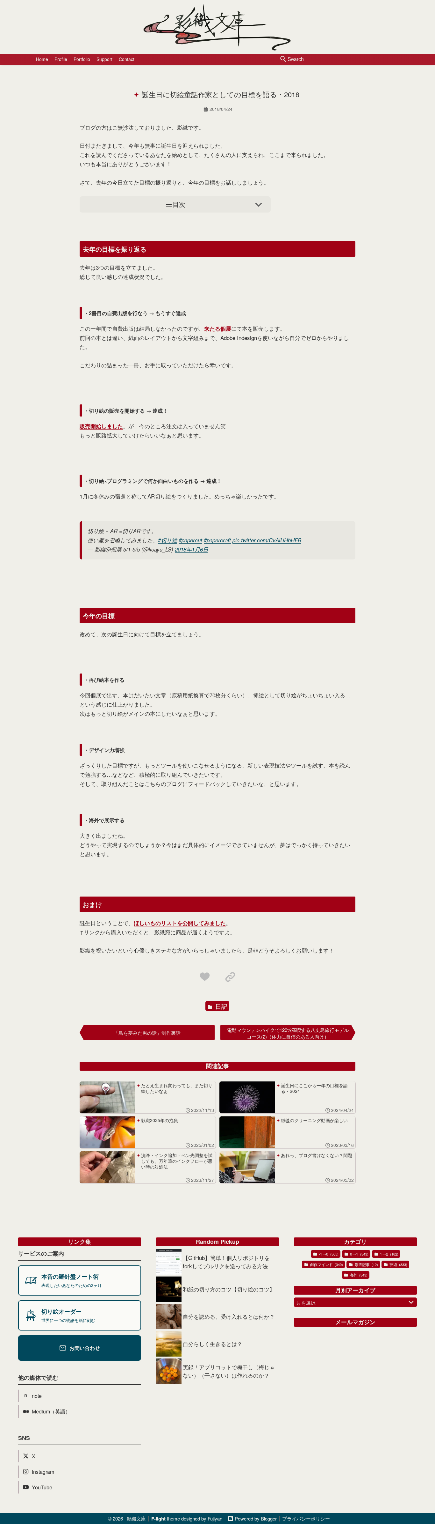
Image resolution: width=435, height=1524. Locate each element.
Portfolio (82, 59)
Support (104, 59)
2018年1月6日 (191, 549)
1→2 (388, 1253)
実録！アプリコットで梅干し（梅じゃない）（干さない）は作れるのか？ (229, 1371)
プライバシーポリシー (306, 1518)
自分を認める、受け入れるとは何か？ (229, 1316)
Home (42, 59)
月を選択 (306, 1302)
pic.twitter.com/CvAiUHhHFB (266, 540)
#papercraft (217, 540)
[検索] (283, 59)
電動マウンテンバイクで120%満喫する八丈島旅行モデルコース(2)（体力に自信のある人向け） (288, 1033)
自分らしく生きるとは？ (212, 1344)
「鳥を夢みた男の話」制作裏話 (147, 1032)
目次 (179, 204)
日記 (220, 1006)
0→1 (358, 1253)
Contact (126, 59)
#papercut (190, 540)
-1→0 (328, 1253)
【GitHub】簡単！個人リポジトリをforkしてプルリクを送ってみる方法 (226, 1262)
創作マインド (326, 1264)
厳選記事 (365, 1264)
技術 (398, 1264)
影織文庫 (136, 1518)
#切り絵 (167, 540)
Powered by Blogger (256, 1518)
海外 (358, 1274)
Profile (60, 59)
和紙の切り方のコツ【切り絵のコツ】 (229, 1289)
